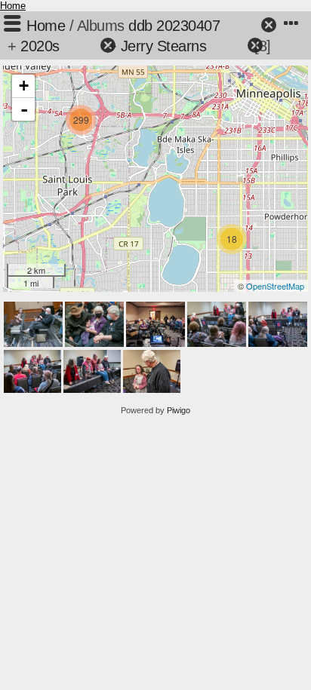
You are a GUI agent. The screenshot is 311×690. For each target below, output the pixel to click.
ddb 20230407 (174, 25)
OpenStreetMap (275, 286)
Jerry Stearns (164, 46)
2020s (40, 46)
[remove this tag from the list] (242, 25)
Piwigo (178, 410)
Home (13, 5)
